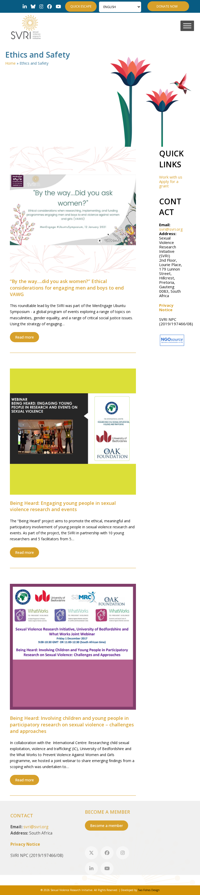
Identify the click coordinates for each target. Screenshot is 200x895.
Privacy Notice (166, 307)
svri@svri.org (171, 229)
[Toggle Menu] (187, 25)
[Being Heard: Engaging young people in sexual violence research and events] (73, 431)
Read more (24, 337)
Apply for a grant (168, 183)
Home (10, 63)
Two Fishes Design (149, 890)
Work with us (170, 177)
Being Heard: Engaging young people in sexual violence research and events (63, 506)
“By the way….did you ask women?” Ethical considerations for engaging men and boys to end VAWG (67, 287)
